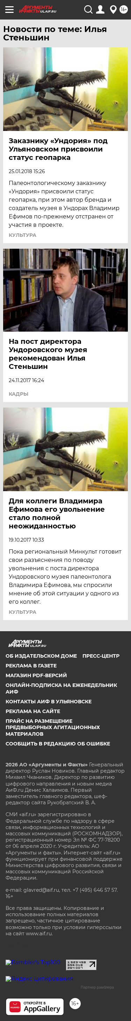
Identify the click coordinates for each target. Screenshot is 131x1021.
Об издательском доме (41, 656)
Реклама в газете (31, 666)
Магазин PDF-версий (36, 675)
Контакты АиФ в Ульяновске (49, 701)
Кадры (18, 394)
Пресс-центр (100, 656)
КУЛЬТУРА (22, 235)
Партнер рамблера (97, 987)
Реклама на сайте (33, 711)
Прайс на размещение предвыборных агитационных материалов (53, 727)
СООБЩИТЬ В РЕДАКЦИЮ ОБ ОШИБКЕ (58, 744)
